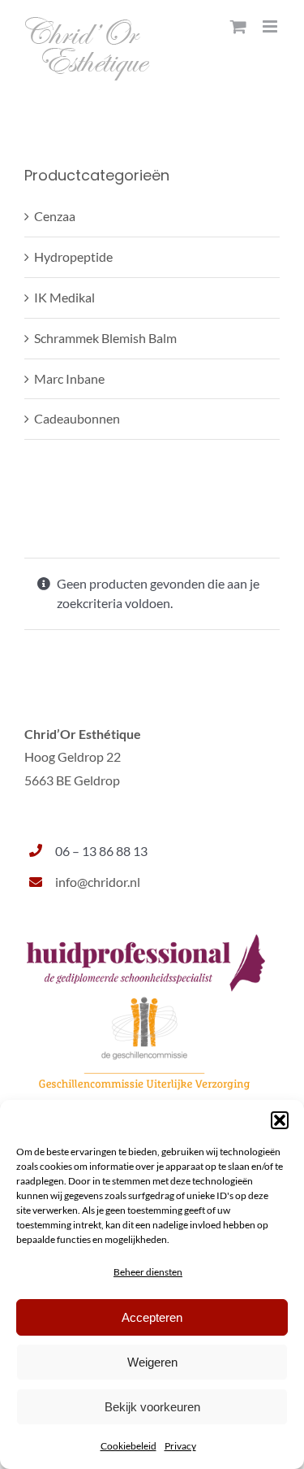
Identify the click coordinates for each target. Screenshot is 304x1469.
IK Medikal (64, 297)
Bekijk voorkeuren (152, 1407)
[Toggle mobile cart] (238, 26)
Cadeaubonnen (77, 418)
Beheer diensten (147, 1272)
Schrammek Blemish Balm (105, 338)
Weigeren (152, 1362)
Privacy (180, 1446)
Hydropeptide (73, 256)
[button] (280, 1120)
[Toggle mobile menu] (271, 26)
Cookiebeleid (128, 1446)
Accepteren (152, 1317)
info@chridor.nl (97, 881)
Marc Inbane (69, 378)
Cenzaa (54, 216)
